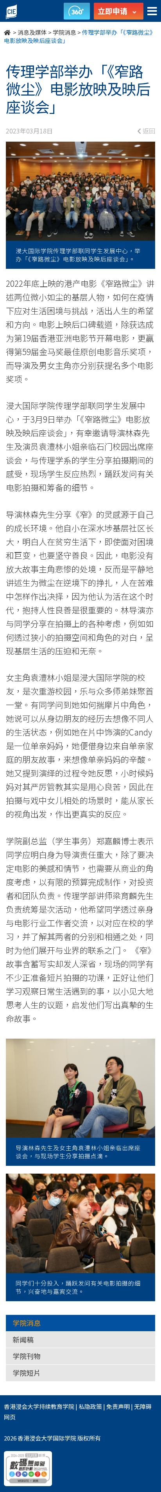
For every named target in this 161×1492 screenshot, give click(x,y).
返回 (148, 130)
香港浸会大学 (21, 1406)
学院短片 (27, 1373)
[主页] (8, 32)
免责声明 (118, 1406)
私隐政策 (90, 1406)
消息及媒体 (32, 32)
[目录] (152, 12)
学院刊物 (27, 1356)
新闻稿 (23, 1339)
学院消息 (64, 32)
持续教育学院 (56, 1406)
